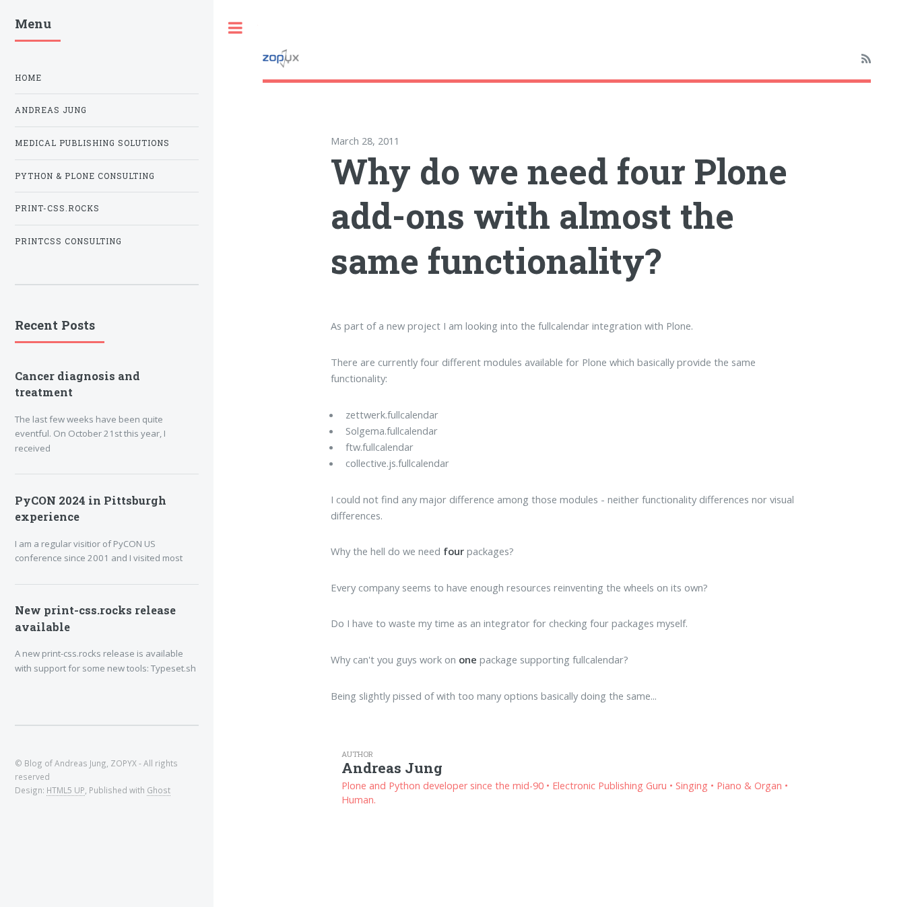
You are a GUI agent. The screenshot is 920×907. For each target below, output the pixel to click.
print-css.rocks (57, 208)
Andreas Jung (51, 110)
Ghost (158, 790)
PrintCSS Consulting (68, 241)
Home (28, 78)
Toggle (235, 28)
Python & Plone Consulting (85, 176)
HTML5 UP (65, 790)
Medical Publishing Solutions (92, 143)
